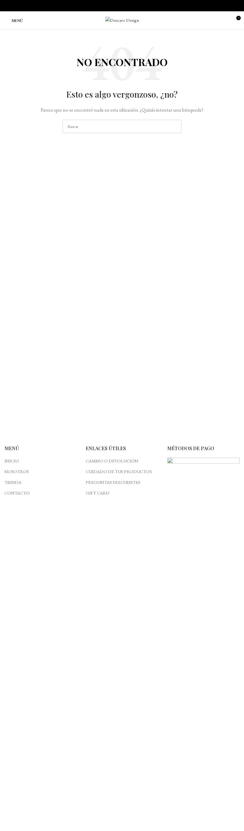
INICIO (11, 461)
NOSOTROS (16, 471)
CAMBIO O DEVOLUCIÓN (112, 461)
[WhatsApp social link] (129, 6)
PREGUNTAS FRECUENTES (113, 482)
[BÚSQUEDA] (175, 126)
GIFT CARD (98, 493)
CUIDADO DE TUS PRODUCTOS (119, 471)
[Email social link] (122, 6)
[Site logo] (122, 19)
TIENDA (12, 482)
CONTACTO (17, 493)
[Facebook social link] (115, 6)
